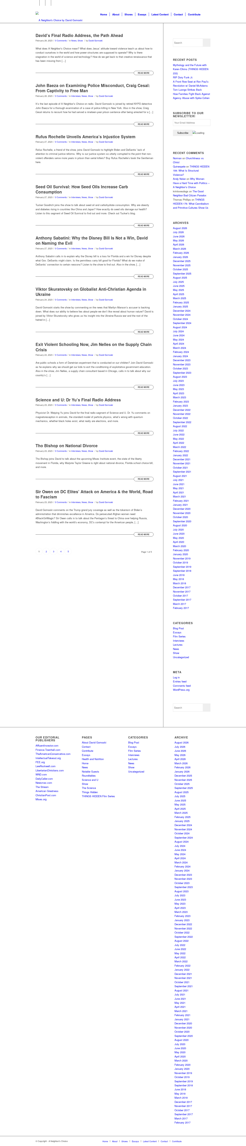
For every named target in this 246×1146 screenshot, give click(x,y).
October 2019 (180, 562)
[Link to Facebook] (36, 3)
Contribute (87, 751)
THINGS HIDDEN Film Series (98, 796)
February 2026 (181, 252)
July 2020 (178, 529)
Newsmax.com (44, 782)
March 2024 (179, 348)
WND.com (41, 774)
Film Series (179, 636)
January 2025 (180, 306)
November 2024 (181, 314)
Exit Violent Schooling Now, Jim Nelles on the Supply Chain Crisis (94, 346)
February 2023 (181, 401)
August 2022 (180, 426)
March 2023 (179, 397)
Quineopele (179, 166)
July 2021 (178, 480)
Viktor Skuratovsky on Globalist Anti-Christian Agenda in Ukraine (91, 291)
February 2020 (181, 550)
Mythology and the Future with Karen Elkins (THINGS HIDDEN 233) (190, 69)
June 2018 (178, 575)
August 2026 (180, 228)
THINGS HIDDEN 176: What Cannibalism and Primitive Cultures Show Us (191, 204)
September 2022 (182, 422)
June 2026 (178, 236)
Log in (176, 677)
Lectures (178, 644)
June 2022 (178, 434)
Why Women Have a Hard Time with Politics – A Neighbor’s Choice (191, 183)
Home (85, 763)
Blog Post (178, 628)
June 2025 (178, 286)
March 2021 (179, 496)
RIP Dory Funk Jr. (183, 77)
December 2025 (181, 261)
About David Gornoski (94, 742)
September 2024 (182, 323)
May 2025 (178, 290)
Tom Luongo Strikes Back (187, 89)
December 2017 (181, 587)
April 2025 (178, 294)
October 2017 (180, 595)
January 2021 (180, 504)
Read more (144, 73)
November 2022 (181, 414)
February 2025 (181, 302)
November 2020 (181, 513)
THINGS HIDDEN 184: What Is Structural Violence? (191, 171)
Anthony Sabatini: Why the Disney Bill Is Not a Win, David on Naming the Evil (92, 240)
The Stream (42, 787)
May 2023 (178, 389)
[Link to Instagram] (48, 3)
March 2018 (179, 583)
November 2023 (181, 364)
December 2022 (181, 410)
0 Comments (61, 40)
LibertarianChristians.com (50, 770)
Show (80, 40)
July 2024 (178, 331)
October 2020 (180, 517)
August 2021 (180, 476)
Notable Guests (90, 771)
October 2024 (180, 319)
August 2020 (180, 525)
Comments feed (182, 685)
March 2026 (179, 248)
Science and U (90, 780)
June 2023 (178, 385)
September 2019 (182, 566)
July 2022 (178, 430)
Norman (177, 158)
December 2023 (181, 360)
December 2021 (181, 459)
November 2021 (181, 463)
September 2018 (182, 571)
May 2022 (178, 438)
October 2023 (180, 368)
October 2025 (180, 269)
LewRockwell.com (46, 766)
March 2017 (179, 604)
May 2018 (178, 579)
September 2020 (182, 521)
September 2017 (182, 599)
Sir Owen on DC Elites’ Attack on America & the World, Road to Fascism (94, 494)
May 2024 (178, 339)
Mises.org (41, 799)
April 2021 (178, 492)
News (73, 40)
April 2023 (178, 393)
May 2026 (178, 240)
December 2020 (181, 509)
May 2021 (178, 488)
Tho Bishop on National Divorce (67, 445)
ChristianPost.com (46, 795)
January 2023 (180, 405)
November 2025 (181, 265)
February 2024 (181, 352)
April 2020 (178, 542)
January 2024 (180, 356)
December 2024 (181, 310)
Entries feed (179, 681)
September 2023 (182, 372)
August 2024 (180, 327)
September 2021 (182, 471)
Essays (177, 632)
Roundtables (89, 775)
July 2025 (178, 282)
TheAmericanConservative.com (53, 754)
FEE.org (40, 762)
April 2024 (178, 343)
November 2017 (181, 591)
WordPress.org (181, 689)
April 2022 (178, 443)
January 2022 (180, 455)
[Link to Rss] (54, 3)
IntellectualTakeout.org (48, 758)
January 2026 (180, 257)
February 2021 (181, 500)
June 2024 (178, 335)
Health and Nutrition (93, 759)
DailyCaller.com (44, 778)
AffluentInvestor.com (47, 745)
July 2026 (178, 232)
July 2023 (178, 381)
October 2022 (180, 418)
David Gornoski (95, 40)
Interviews (76, 96)
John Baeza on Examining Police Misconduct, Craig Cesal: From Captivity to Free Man (93, 87)
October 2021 (180, 467)
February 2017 (181, 608)
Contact (86, 746)
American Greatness (47, 791)
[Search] (206, 14)
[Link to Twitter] (42, 3)
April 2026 (178, 244)
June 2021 (178, 484)
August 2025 (180, 277)
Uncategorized (181, 657)
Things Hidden (90, 792)
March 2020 (179, 546)
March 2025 (179, 298)
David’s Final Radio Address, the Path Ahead (79, 35)
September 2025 (182, 273)
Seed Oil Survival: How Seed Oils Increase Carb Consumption (82, 189)
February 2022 (181, 451)
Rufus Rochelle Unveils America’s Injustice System (85, 136)
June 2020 (178, 533)
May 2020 (178, 538)
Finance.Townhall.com (48, 750)
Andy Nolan (179, 179)
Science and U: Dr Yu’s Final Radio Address (78, 400)
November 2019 (181, 558)
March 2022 (179, 447)
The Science (89, 788)
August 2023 (180, 376)
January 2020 (180, 554)
